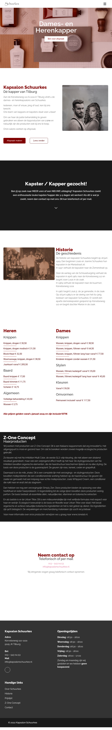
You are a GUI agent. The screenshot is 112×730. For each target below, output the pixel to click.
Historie (8, 693)
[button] (105, 3)
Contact (9, 707)
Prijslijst (8, 698)
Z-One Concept (12, 703)
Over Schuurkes (13, 689)
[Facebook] (7, 670)
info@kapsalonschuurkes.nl (56, 566)
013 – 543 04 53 (56, 563)
